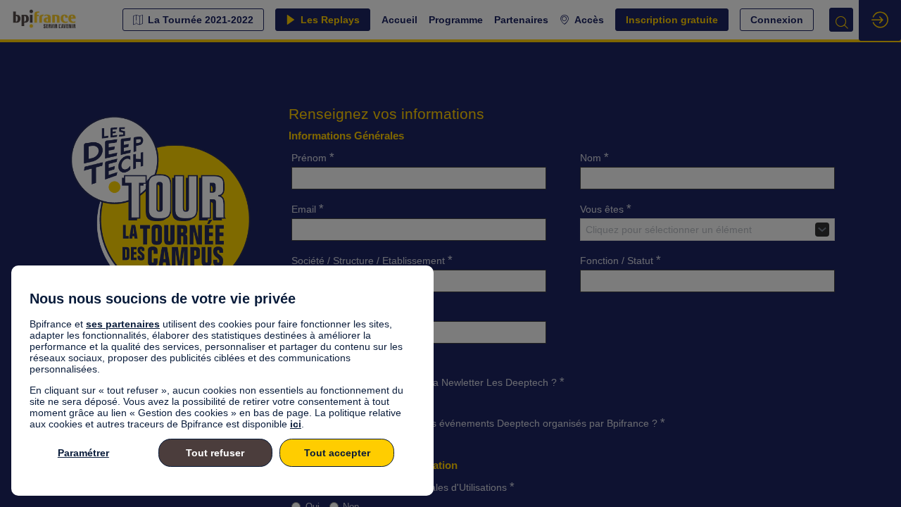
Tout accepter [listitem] (337, 452)
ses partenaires (123, 324)
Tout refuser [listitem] (215, 452)
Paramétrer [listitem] (83, 452)
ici (295, 424)
